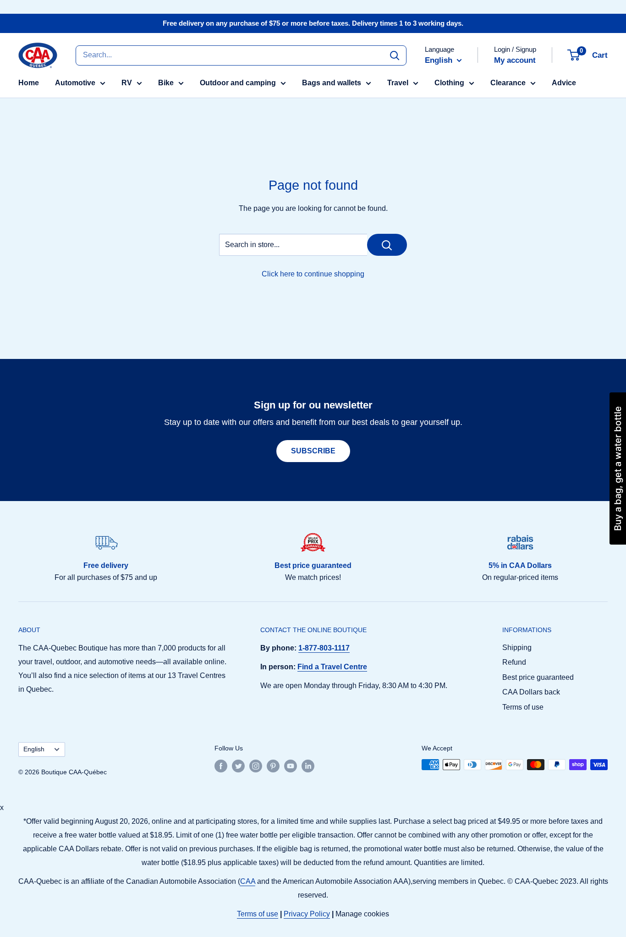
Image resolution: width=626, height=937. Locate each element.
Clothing (449, 83)
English (33, 749)
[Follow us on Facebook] (220, 765)
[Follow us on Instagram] (255, 765)
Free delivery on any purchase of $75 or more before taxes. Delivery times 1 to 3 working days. (313, 23)
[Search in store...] (387, 245)
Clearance (508, 83)
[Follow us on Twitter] (238, 765)
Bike (166, 83)
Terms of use (523, 707)
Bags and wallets (331, 83)
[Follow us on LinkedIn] (308, 765)
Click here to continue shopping (313, 274)
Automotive (75, 83)
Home (28, 83)
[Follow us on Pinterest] (273, 765)
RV (126, 83)
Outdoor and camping (238, 83)
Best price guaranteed (538, 677)
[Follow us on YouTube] (290, 765)
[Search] (394, 55)
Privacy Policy (307, 914)
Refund (514, 662)
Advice (564, 83)
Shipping (517, 647)
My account (515, 60)
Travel (397, 83)
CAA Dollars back (531, 692)
